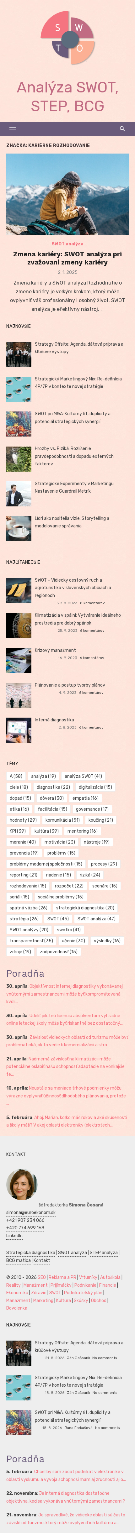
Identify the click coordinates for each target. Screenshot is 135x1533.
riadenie (58, 875)
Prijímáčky (61, 1285)
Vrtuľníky (88, 1277)
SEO (42, 1277)
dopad (20, 798)
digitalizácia (95, 787)
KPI (18, 831)
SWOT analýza (67, 244)
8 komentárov (92, 603)
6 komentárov (92, 630)
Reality (13, 1285)
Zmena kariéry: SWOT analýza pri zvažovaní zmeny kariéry (67, 258)
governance (92, 809)
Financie (107, 1285)
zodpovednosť (59, 952)
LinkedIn (14, 1235)
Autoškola (110, 1277)
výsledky (107, 941)
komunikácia (63, 820)
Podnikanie (85, 1285)
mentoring (83, 831)
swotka (69, 930)
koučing (101, 820)
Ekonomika (17, 1292)
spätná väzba (28, 908)
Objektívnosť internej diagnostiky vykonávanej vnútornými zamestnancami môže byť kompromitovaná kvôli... (64, 994)
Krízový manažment (55, 650)
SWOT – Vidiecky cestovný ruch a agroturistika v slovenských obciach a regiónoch (73, 588)
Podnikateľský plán (83, 1292)
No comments (104, 1358)
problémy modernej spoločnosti (46, 864)
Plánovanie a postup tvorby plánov (70, 685)
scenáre (104, 886)
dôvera (52, 798)
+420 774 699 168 (25, 1228)
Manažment (36, 1285)
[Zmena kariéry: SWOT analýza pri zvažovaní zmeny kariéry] (67, 194)
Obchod (98, 1300)
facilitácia (52, 809)
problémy (61, 853)
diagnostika (53, 787)
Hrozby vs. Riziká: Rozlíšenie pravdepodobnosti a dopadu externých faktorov (74, 456)
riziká (90, 875)
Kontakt (42, 1260)
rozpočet (69, 886)
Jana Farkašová (78, 1428)
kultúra (47, 831)
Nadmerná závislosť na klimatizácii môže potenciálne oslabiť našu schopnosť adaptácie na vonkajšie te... (65, 1066)
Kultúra (63, 1300)
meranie (23, 842)
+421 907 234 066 (25, 1220)
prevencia (24, 853)
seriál (19, 897)
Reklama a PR (62, 1277)
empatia (86, 798)
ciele (19, 787)
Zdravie (38, 1292)
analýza (43, 776)
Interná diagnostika (54, 720)
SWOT (58, 919)
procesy (104, 864)
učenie (73, 941)
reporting (23, 875)
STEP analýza (104, 1252)
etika (19, 809)
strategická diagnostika (85, 908)
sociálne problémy (61, 897)
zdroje (20, 952)
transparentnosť (31, 941)
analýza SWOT (83, 776)
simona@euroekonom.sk (31, 1212)
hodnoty (23, 820)
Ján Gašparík (78, 1358)
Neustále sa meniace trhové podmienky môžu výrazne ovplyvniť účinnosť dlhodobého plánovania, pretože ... (66, 1096)
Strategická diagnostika (30, 1252)
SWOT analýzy (29, 930)
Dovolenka (16, 1308)
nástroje (97, 842)
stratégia (24, 919)
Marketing (43, 1300)
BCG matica (18, 1260)
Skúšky (81, 1300)
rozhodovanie (28, 886)
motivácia (60, 842)
